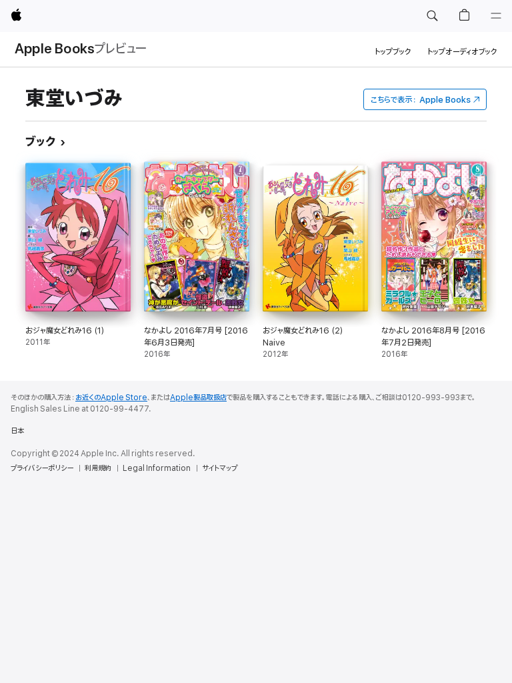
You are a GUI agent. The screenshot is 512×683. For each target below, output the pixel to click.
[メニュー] (496, 16)
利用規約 (98, 468)
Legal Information (157, 468)
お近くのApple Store (111, 397)
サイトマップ (219, 468)
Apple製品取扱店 (198, 397)
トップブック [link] (393, 52)
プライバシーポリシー (42, 468)
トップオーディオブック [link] (462, 52)
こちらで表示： (421, 100)
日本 (17, 431)
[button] (432, 16)
